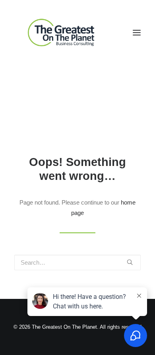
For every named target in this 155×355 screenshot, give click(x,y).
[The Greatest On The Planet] (62, 33)
